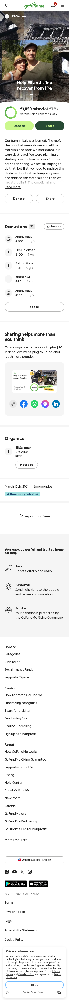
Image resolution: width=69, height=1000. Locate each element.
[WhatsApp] (34, 404)
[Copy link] (13, 404)
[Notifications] (53, 5)
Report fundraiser (37, 516)
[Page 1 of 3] (31, 94)
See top (56, 226)
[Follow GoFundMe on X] (22, 872)
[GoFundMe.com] (34, 5)
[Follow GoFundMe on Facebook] (7, 872)
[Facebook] (24, 404)
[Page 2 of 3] (35, 94)
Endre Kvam (23, 276)
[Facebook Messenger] (45, 404)
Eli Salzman (23, 447)
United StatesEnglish (36, 859)
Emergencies (43, 486)
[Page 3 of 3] (38, 94)
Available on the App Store (38, 883)
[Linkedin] (56, 404)
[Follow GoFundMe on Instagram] (30, 872)
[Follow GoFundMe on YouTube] (14, 872)
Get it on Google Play (16, 883)
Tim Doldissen (25, 250)
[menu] (62, 5)
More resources (16, 840)
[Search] (7, 5)
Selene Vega (24, 263)
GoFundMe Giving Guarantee (42, 617)
